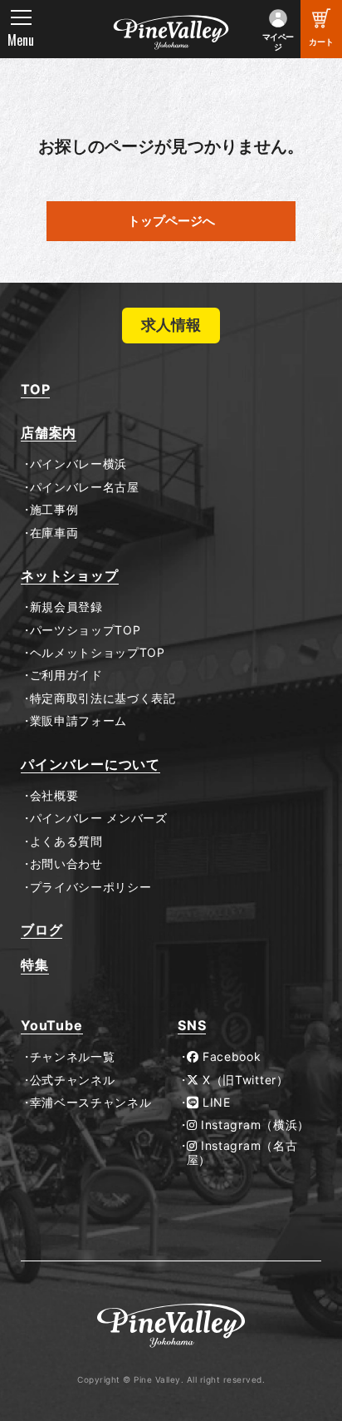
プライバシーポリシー (91, 887)
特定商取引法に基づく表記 (103, 698)
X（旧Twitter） (243, 1080)
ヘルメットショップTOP (97, 652)
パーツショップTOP (85, 630)
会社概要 (54, 795)
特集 (35, 965)
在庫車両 (54, 533)
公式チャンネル (72, 1080)
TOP (35, 389)
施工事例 (54, 509)
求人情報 (171, 324)
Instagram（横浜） (253, 1125)
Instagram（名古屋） (242, 1153)
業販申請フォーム (78, 721)
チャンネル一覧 (72, 1056)
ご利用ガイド (66, 675)
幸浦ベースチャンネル (91, 1102)
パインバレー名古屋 (84, 487)
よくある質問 (66, 841)
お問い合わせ (66, 864)
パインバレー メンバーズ (99, 818)
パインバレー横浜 (78, 464)
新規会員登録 (66, 607)
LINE (214, 1102)
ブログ (41, 930)
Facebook (229, 1056)
